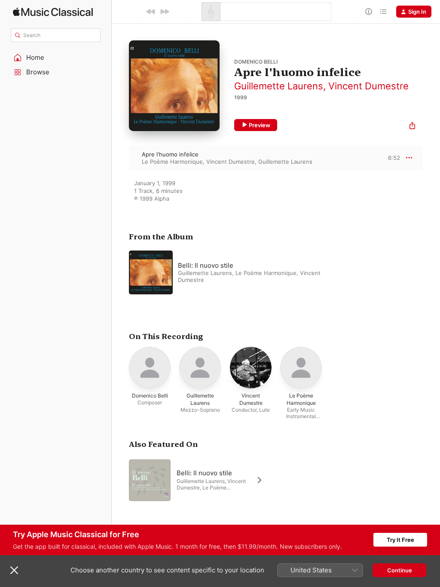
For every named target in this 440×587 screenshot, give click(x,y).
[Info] (369, 12)
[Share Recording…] (412, 126)
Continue (399, 570)
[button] (56, 57)
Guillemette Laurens (278, 86)
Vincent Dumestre (368, 86)
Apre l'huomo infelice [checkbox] (170, 154)
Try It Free (400, 539)
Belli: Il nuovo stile (205, 265)
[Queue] (383, 12)
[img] (53, 12)
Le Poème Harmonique (172, 161)
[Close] (14, 570)
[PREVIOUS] (151, 11)
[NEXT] (164, 11)
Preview (259, 125)
